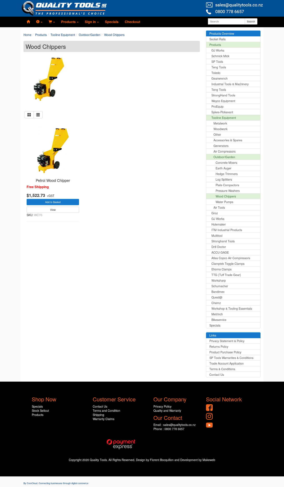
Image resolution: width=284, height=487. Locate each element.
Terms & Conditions (222, 369)
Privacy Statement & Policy (226, 341)
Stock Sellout (40, 410)
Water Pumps (224, 202)
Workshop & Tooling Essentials (231, 308)
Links (212, 335)
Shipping (98, 415)
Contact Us (216, 374)
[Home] (28, 22)
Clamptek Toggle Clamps (227, 263)
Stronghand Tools (223, 241)
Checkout (132, 21)
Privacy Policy (162, 406)
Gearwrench (219, 78)
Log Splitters (224, 179)
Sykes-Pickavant (222, 112)
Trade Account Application (226, 363)
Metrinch (217, 314)
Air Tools (219, 207)
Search (251, 21)
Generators (221, 146)
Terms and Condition (106, 410)
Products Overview (221, 33)
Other (217, 134)
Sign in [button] (91, 21)
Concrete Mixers (226, 162)
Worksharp (218, 280)
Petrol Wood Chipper (53, 180)
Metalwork (220, 123)
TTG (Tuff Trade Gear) (226, 275)
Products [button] (69, 21)
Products (215, 45)
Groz (214, 213)
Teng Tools (218, 67)
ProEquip (217, 106)
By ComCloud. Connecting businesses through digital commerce (55, 483)
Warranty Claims (103, 419)
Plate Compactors (227, 185)
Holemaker (218, 224)
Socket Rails (217, 39)
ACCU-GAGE (220, 252)
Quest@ (216, 297)
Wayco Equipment (223, 101)
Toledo (215, 73)
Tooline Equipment (223, 118)
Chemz (216, 303)
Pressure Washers (228, 191)
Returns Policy (218, 346)
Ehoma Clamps (221, 269)
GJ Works (217, 50)
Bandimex (218, 292)
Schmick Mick (220, 56)
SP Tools (217, 61)
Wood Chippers (226, 196)
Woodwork (220, 129)
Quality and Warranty (167, 410)
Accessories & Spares (228, 140)
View (53, 209)
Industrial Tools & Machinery (230, 84)
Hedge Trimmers (227, 174)
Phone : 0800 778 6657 (168, 429)
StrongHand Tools (223, 95)
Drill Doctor (218, 247)
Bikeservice (218, 320)
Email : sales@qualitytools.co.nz (174, 425)
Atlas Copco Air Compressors (230, 258)
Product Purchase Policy (225, 352)
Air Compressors (225, 151)
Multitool (216, 235)
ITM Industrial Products (226, 230)
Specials (112, 21)
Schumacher (219, 286)
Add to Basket (53, 202)
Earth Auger (223, 168)
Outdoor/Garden (224, 157)
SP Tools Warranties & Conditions (231, 358)
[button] (39, 22)
